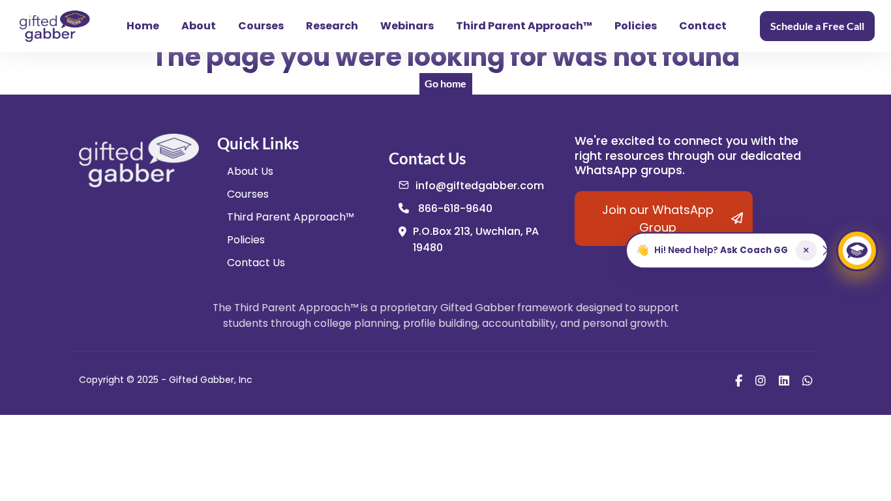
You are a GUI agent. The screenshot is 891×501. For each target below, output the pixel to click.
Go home (445, 83)
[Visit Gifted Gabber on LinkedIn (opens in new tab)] (784, 380)
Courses (261, 25)
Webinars (407, 25)
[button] (727, 250)
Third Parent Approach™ (524, 25)
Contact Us (256, 262)
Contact (703, 25)
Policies (635, 25)
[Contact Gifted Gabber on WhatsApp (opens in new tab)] (807, 380)
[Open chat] (857, 250)
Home (143, 25)
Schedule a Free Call (817, 26)
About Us (250, 171)
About (198, 25)
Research (332, 25)
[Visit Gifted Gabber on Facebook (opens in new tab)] (738, 380)
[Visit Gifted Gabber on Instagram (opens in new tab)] (760, 380)
